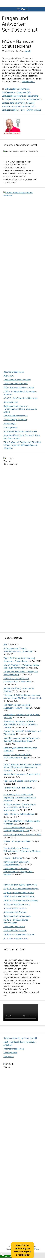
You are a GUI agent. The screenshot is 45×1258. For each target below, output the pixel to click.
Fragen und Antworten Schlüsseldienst (23, 99)
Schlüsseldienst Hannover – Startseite (22, 3)
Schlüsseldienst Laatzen (14, 908)
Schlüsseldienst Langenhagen (17, 916)
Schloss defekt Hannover (13, 103)
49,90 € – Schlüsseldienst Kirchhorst (20, 900)
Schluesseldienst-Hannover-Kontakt (20, 431)
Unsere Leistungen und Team (17, 841)
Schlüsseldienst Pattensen (15, 938)
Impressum (8, 376)
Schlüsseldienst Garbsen (15, 912)
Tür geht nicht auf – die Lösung (17, 788)
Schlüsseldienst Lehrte (14, 927)
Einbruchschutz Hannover (15, 416)
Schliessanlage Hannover (15, 419)
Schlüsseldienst (10, 402)
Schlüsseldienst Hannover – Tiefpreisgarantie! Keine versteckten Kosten (20, 409)
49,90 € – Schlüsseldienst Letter (18, 892)
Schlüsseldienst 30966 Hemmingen (20, 885)
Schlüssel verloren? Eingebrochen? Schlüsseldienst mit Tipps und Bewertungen (19, 807)
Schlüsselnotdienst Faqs (13, 110)
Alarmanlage (9, 423)
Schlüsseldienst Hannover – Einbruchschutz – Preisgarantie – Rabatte (18, 871)
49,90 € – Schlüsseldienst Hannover (20, 398)
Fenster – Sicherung (12, 858)
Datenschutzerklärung (13, 372)
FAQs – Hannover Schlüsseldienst (18, 44)
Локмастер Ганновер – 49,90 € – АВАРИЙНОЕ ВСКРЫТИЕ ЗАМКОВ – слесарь (20, 724)
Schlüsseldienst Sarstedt (15, 930)
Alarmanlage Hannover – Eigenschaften (21, 774)
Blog (5, 644)
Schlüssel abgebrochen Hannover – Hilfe (22, 834)
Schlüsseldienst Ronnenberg (16, 904)
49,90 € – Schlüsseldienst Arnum (18, 934)
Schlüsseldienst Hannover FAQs (16, 92)
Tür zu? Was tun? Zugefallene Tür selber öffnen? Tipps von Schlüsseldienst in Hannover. (22, 445)
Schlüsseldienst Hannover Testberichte (20, 96)
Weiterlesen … (28, 82)
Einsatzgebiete (10, 427)
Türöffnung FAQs (33, 110)
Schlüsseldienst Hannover (17, 89)
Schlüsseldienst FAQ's (25, 106)
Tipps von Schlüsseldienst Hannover (20, 781)
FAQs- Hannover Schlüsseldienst (18, 387)
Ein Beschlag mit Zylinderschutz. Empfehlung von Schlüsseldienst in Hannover (19, 797)
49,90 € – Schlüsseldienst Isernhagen (21, 889)
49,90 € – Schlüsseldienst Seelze (18, 896)
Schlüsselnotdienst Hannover (17, 380)
